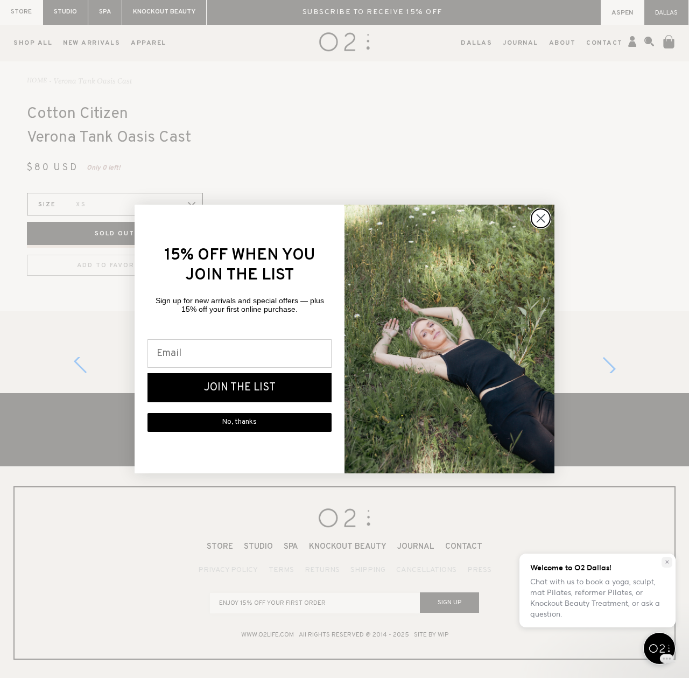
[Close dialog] (540, 218)
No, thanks (239, 422)
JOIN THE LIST (240, 388)
